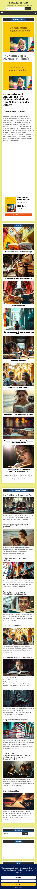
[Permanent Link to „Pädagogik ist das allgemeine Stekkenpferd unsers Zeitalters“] (18, 456)
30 (13, 478)
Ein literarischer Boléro (18, 361)
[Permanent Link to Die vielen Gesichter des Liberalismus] (18, 265)
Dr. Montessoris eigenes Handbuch (16, 57)
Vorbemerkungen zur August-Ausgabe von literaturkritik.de (18, 442)
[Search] (35, 13)
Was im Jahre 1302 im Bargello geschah (16, 525)
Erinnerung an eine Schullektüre (17, 657)
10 (28, 475)
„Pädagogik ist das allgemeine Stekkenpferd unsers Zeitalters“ (18, 470)
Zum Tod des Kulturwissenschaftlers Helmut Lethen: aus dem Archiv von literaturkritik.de (16, 756)
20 (31, 475)
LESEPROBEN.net (18, 2)
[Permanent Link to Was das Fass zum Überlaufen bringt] (18, 238)
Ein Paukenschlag (11, 790)
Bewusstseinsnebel (18, 305)
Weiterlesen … (25, 519)
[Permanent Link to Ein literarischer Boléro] (18, 347)
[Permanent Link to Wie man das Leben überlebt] (18, 374)
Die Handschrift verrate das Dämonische (18, 414)
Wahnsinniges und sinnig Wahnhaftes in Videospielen (15, 593)
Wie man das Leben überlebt (18, 387)
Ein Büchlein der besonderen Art (17, 495)
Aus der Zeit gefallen (12, 625)
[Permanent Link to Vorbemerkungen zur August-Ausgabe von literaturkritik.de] (18, 428)
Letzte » (22, 478)
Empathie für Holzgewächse (15, 719)
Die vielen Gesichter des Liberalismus (18, 278)
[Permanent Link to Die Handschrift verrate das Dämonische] (18, 401)
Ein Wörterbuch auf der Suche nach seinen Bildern (19, 333)
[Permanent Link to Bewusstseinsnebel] (18, 292)
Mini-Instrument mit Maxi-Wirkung (15, 559)
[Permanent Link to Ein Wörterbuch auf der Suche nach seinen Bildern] (18, 319)
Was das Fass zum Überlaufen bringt (18, 252)
